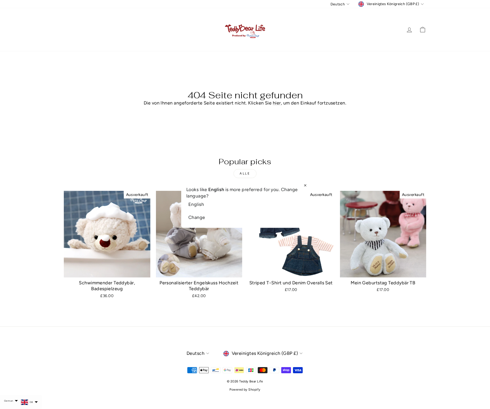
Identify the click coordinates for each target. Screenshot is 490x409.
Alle (245, 173)
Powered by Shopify (244, 389)
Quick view (107, 271)
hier (277, 103)
